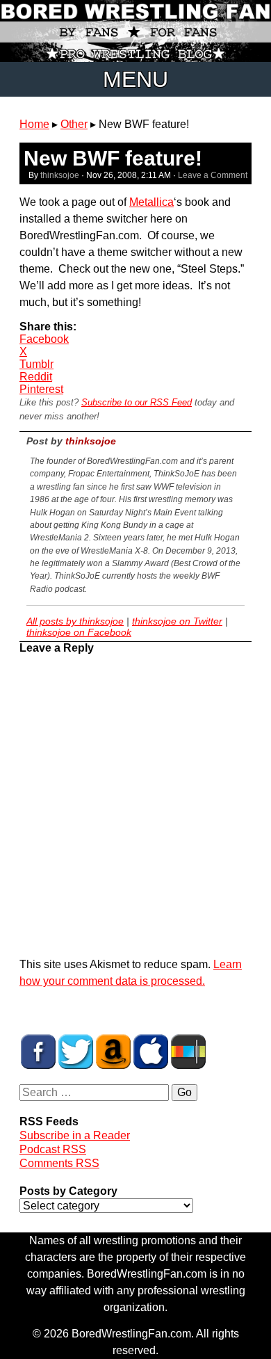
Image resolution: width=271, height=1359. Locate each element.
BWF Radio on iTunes (150, 1051)
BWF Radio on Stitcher (188, 1051)
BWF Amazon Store (113, 1051)
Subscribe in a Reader (74, 1135)
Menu (135, 79)
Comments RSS (59, 1163)
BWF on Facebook (38, 1051)
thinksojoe (59, 175)
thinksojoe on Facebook (78, 632)
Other (74, 124)
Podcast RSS (52, 1149)
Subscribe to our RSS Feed (136, 402)
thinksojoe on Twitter (177, 621)
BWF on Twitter (75, 1051)
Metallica (151, 202)
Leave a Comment (212, 175)
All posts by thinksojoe (75, 621)
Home (34, 124)
